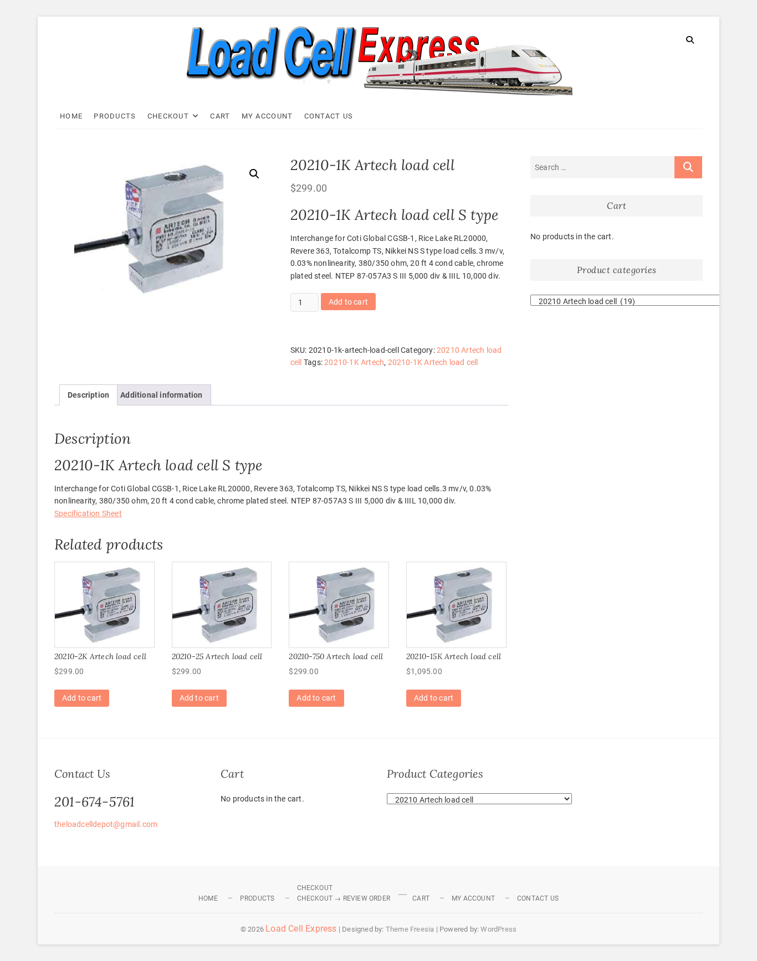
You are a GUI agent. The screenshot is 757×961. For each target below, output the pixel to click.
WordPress (498, 929)
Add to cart (348, 301)
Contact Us (329, 116)
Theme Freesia (410, 929)
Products (115, 116)
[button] (254, 174)
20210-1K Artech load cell (433, 362)
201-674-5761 (94, 801)
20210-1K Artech (354, 362)
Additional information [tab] (161, 394)
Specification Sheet (88, 513)
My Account (267, 116)
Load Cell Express (300, 928)
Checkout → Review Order (344, 898)
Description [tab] (88, 394)
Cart (220, 116)
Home (71, 116)
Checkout (168, 116)
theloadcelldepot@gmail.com (105, 824)
